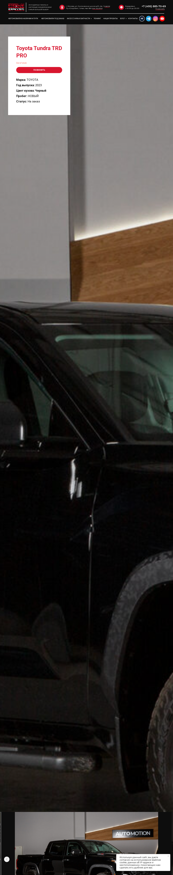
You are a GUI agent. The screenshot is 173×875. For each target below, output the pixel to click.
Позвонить (160, 9)
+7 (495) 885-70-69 (154, 6)
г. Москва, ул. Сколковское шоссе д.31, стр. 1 (85, 6)
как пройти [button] (97, 8)
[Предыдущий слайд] (6, 859)
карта (107, 6)
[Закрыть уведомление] (168, 856)
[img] (142, 18)
